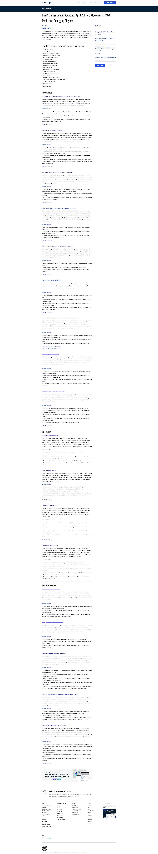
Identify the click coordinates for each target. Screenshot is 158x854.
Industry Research (75, 807)
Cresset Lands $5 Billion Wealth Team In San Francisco (53, 391)
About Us (89, 805)
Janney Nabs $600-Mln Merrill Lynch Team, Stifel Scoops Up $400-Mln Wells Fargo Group (60, 318)
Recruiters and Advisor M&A (46, 824)
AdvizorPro (89, 817)
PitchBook (89, 821)
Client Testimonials (75, 812)
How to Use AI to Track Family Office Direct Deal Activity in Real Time (104, 39)
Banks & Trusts (44, 812)
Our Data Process (44, 815)
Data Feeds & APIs (60, 815)
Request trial (100, 65)
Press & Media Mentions (91, 810)
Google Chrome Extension (61, 819)
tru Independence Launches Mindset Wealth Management (53, 653)
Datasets (77, 2)
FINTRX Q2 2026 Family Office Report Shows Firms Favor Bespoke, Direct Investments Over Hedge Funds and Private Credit (105, 48)
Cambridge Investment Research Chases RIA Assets (52, 622)
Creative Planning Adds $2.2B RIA (49, 470)
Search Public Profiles (75, 814)
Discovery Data (90, 819)
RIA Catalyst (90, 822)
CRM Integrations (60, 813)
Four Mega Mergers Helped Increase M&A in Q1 (51, 435)
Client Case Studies (75, 810)
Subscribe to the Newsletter (76, 809)
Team (88, 807)
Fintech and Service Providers (46, 826)
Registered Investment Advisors (47, 805)
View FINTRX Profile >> (47, 124)
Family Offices (44, 807)
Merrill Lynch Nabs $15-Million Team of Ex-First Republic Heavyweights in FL (57, 246)
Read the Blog (74, 805)
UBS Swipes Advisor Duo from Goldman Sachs (51, 280)
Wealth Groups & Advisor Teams (47, 810)
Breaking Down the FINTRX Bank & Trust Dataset (104, 32)
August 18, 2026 (97, 53)
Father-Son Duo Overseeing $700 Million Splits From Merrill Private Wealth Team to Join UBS (61, 96)
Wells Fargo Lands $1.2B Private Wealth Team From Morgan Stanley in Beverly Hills (58, 208)
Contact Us (89, 812)
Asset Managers (44, 821)
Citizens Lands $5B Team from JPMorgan (50, 354)
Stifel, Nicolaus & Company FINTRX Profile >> (51, 348)
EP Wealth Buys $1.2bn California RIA (49, 505)
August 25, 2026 (98, 34)
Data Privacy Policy (83, 852)
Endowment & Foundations (46, 814)
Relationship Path (60, 809)
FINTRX (53, 33)
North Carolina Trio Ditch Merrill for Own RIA (51, 589)
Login (101, 2)
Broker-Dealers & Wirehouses (46, 809)
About (96, 2)
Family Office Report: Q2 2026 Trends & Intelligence (105, 57)
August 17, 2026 (97, 60)
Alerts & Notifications (60, 811)
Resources (90, 2)
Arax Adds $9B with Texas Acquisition (50, 545)
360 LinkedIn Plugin (60, 817)
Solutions (84, 2)
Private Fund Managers (45, 822)
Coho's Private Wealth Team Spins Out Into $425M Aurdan (54, 725)
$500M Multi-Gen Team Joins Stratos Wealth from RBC (53, 130)
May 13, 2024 (44, 25)
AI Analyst (58, 805)
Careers (89, 809)
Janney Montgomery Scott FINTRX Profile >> (51, 346)
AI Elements (59, 807)
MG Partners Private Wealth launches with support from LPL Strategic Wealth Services (60, 694)
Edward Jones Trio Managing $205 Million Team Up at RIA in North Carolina (57, 172)
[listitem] (67, 766)
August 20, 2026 (98, 43)
